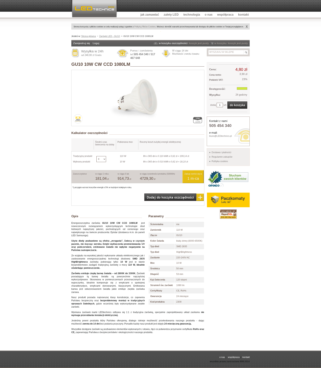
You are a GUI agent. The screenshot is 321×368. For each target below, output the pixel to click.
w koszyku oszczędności (173, 43)
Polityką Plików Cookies (145, 26)
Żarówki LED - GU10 (109, 36)
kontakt (246, 357)
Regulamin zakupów (222, 157)
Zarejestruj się (81, 43)
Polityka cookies (220, 161)
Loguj (96, 43)
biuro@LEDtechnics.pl (220, 136)
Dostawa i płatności (221, 152)
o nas (222, 357)
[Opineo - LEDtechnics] (228, 178)
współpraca (234, 357)
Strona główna (88, 36)
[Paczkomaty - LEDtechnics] (228, 200)
